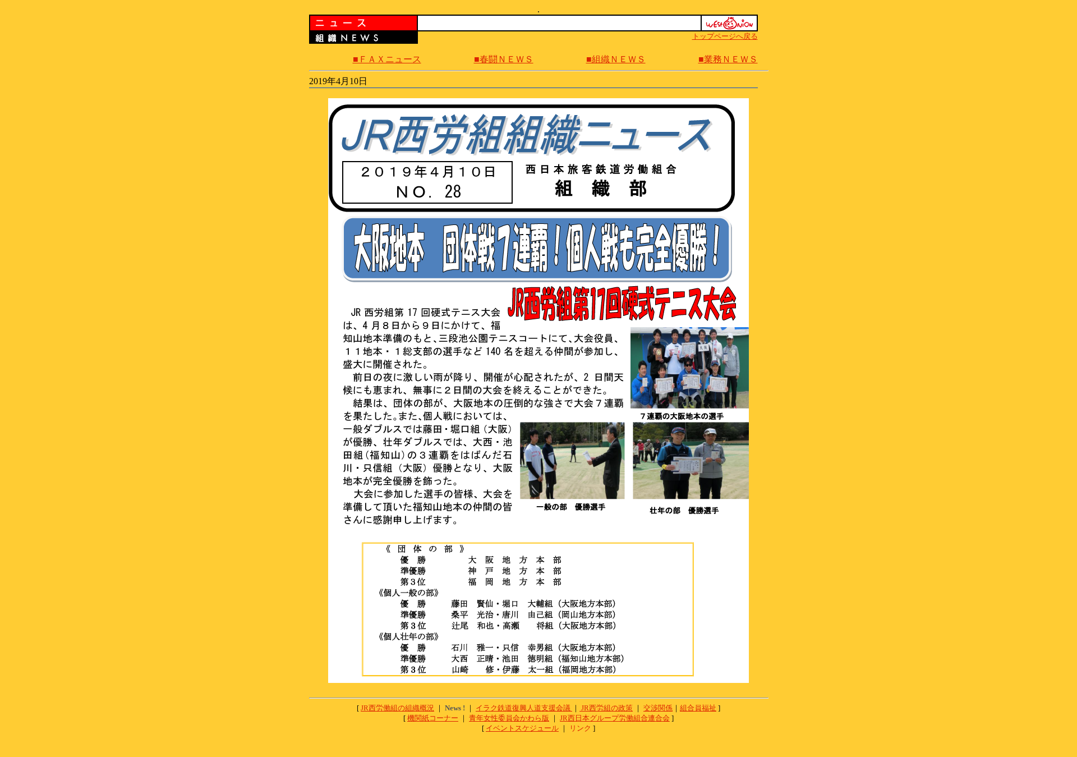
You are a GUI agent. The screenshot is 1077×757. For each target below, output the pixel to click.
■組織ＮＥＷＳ (616, 59)
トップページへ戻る (725, 36)
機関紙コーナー (432, 718)
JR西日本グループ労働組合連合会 (615, 718)
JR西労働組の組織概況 (397, 708)
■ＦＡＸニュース (387, 59)
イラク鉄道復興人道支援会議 (524, 708)
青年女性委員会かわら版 (509, 718)
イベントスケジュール (522, 728)
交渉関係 (658, 708)
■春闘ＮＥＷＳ (503, 59)
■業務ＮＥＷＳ (728, 59)
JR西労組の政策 (607, 708)
